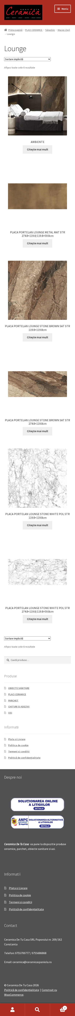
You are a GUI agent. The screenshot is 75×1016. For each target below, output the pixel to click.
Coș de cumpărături (58, 1006)
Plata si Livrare (16, 739)
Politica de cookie (18, 745)
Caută (37, 1010)
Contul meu (12, 1010)
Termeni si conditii (18, 751)
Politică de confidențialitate (24, 757)
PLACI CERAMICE (33, 30)
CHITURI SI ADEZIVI (18, 706)
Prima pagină (15, 30)
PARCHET (13, 700)
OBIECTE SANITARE (18, 688)
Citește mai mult (37, 149)
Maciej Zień (64, 30)
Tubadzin (50, 30)
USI (10, 712)
